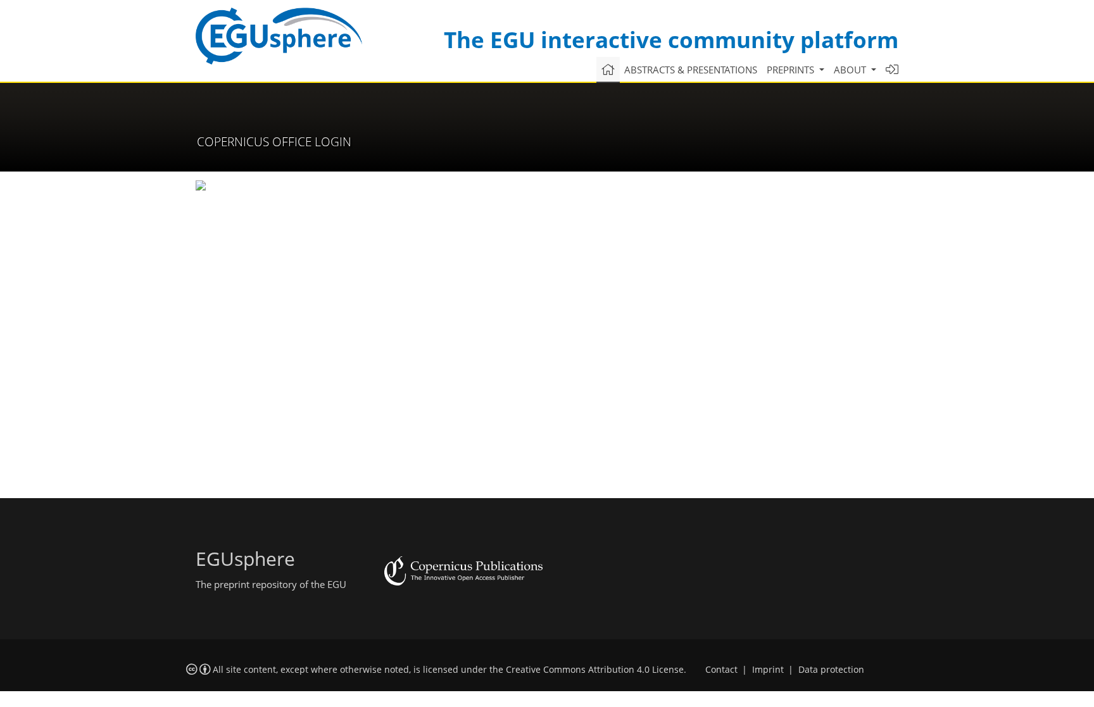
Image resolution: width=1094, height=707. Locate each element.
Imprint (768, 669)
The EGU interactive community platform (671, 39)
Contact (721, 669)
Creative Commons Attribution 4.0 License (595, 669)
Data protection (831, 669)
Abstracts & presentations (690, 69)
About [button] (851, 69)
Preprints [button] (792, 69)
